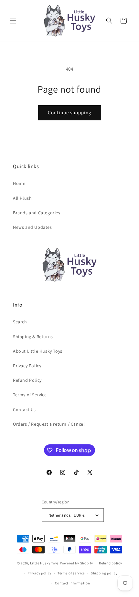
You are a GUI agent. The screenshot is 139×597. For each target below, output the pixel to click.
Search (20, 322)
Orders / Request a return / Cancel (49, 424)
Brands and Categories (36, 213)
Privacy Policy (27, 366)
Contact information (72, 583)
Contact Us (24, 409)
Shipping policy (104, 573)
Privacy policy (39, 573)
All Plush (22, 198)
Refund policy (110, 563)
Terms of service (71, 573)
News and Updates (32, 227)
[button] (13, 21)
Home (19, 183)
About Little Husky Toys (37, 351)
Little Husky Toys (44, 563)
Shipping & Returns (33, 336)
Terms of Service (30, 395)
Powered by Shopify (76, 563)
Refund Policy (27, 380)
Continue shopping (69, 112)
